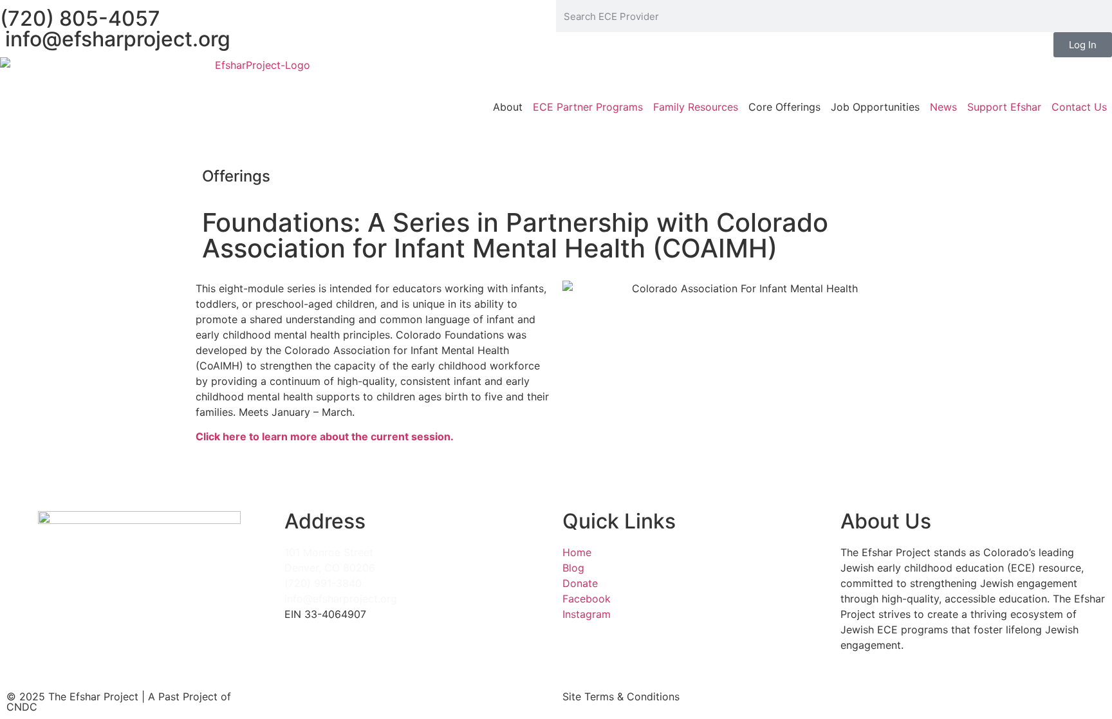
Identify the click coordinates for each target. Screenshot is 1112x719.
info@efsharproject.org (115, 38)
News (943, 106)
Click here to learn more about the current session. (325, 436)
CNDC (21, 706)
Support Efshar (1004, 106)
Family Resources (695, 106)
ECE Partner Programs (588, 106)
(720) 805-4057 (80, 18)
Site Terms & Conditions (621, 696)
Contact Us (1079, 106)
